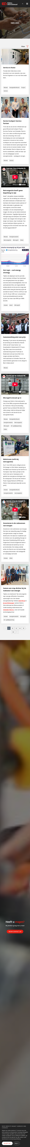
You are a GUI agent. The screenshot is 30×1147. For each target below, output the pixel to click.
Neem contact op (15, 932)
